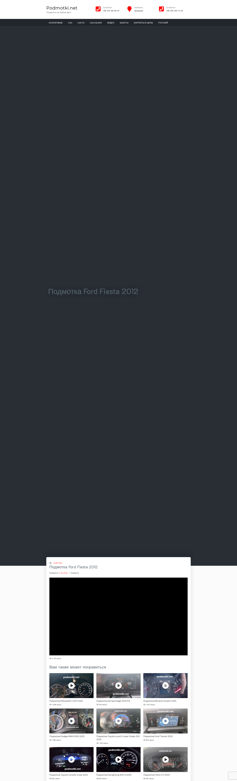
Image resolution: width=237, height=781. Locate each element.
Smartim (124, 22)
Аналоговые (56, 22)
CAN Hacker (96, 22)
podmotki (58, 563)
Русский (163, 22)
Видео (110, 22)
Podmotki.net (61, 8)
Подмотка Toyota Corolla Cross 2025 (68, 775)
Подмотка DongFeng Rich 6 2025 (113, 775)
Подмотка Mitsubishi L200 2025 (66, 701)
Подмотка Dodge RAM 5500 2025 (66, 736)
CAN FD (81, 22)
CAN (70, 22)
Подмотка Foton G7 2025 (156, 775)
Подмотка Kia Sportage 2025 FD (113, 701)
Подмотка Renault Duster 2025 (159, 701)
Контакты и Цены (143, 22)
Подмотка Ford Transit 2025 (158, 736)
